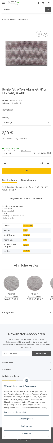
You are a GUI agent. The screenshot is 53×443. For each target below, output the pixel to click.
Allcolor (26, 251)
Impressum (9, 412)
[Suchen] (48, 9)
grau (25, 230)
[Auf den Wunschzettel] (45, 34)
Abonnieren (41, 353)
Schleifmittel (17, 103)
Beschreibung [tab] (9, 180)
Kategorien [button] (8, 312)
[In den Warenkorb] (4, 27)
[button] (38, 2)
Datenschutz (21, 412)
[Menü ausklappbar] (3, 1)
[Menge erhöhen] (48, 163)
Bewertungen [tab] (28, 180)
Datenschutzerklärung (15, 342)
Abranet (26, 235)
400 (25, 240)
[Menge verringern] (5, 163)
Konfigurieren (26, 426)
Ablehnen (26, 433)
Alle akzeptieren (26, 419)
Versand (23, 138)
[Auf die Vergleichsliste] (39, 34)
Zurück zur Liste (10, 19)
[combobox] (26, 122)
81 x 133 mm (28, 226)
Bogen (26, 245)
